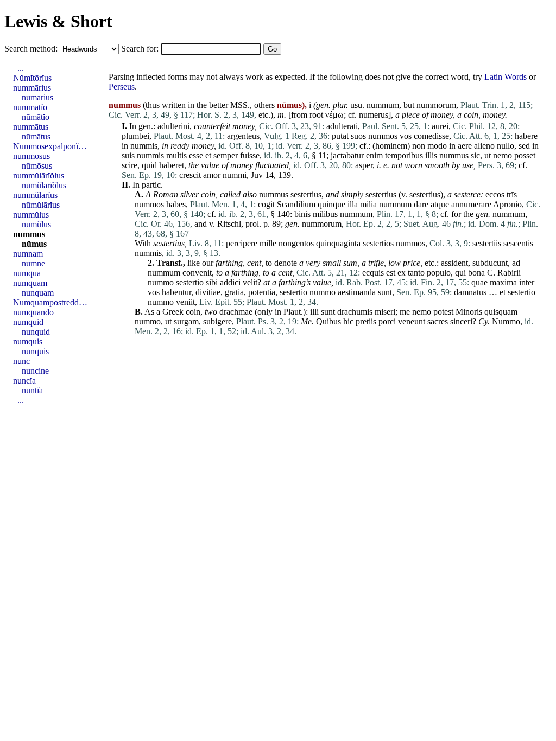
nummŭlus (31, 214)
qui (460, 272)
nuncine (35, 370)
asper (363, 165)
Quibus (328, 321)
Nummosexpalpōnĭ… (50, 146)
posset (524, 155)
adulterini (173, 126)
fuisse (250, 155)
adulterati (342, 126)
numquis (27, 341)
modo (437, 145)
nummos (382, 135)
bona (476, 272)
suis (128, 155)
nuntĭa (32, 390)
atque (440, 204)
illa (353, 204)
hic (348, 321)
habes (176, 204)
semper (225, 155)
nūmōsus (37, 165)
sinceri (461, 321)
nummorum (436, 105)
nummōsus (31, 156)
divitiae (207, 292)
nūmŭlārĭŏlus (44, 185)
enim (374, 155)
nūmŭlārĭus (41, 204)
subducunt (490, 262)
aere (465, 145)
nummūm (383, 105)
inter (526, 282)
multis (176, 155)
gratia (234, 292)
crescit (190, 175)
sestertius (305, 194)
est (390, 272)
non (418, 145)
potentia (261, 292)
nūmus (34, 243)
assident (454, 262)
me (405, 311)
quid (149, 165)
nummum (395, 204)
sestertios (378, 243)
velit (250, 282)
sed (524, 145)
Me (306, 321)
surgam (186, 321)
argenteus (243, 135)
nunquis (35, 351)
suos (358, 135)
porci (387, 321)
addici (230, 282)
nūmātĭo (35, 117)
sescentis (518, 243)
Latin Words (505, 76)
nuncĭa (24, 380)
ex (401, 272)
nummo (161, 282)
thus (153, 105)
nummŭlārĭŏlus (38, 175)
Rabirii (509, 272)
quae (479, 282)
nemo (502, 155)
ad (516, 262)
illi (314, 311)
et (208, 155)
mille (268, 243)
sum (350, 262)
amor (211, 175)
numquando (33, 312)
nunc (21, 361)
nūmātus (36, 136)
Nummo (506, 321)
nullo (505, 145)
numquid (28, 322)
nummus (454, 155)
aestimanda (357, 292)
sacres (437, 321)
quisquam (500, 311)
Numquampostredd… (50, 302)
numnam (28, 253)
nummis (143, 145)
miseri (385, 311)
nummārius (32, 87)
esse (196, 155)
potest (443, 311)
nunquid (36, 331)
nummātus (30, 126)
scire (129, 165)
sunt (385, 292)
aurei (440, 126)
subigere (217, 321)
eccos (494, 194)
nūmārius (37, 97)
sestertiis (486, 243)
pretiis (366, 321)
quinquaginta (338, 243)
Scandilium (296, 204)
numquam (30, 283)
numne (33, 263)
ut (487, 155)
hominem (391, 145)
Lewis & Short (58, 21)
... (20, 68)
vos (406, 135)
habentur (176, 292)
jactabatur (347, 155)
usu (356, 105)
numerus (373, 114)
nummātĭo (30, 107)
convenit (197, 272)
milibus (325, 214)
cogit (266, 204)
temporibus (404, 155)
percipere (241, 243)
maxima (503, 282)
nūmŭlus (36, 224)
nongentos (296, 243)
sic (475, 155)
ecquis (373, 272)
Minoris (469, 311)
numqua (27, 273)
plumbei (135, 135)
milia (368, 204)
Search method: (32, 48)
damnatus (470, 292)
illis (431, 155)
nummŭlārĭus (35, 195)
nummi (235, 175)
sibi (212, 282)
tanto (416, 272)
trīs (512, 194)
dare (421, 204)
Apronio (507, 204)
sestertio (190, 282)
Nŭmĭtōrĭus (32, 77)
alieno (484, 145)
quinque (331, 204)
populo (439, 272)
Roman (165, 194)
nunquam (38, 292)
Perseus (122, 86)
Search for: (141, 48)
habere (526, 135)
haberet (171, 165)
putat (340, 135)
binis (302, 214)
